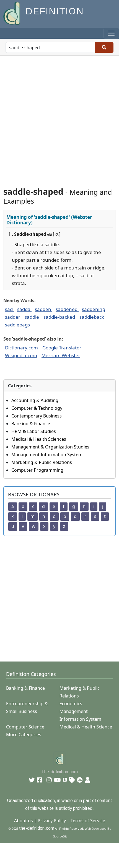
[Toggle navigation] (111, 33)
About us (23, 821)
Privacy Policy (52, 821)
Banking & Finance (30, 424)
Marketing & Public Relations (41, 462)
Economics (71, 704)
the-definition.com (36, 828)
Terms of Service (88, 821)
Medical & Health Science (86, 727)
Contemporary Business (36, 416)
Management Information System (46, 455)
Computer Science (25, 727)
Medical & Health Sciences (38, 439)
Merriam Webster (61, 355)
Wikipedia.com (21, 355)
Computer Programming (37, 470)
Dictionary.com (21, 347)
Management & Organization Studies (50, 447)
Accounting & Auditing (34, 400)
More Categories (23, 735)
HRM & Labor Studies (33, 431)
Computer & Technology (36, 408)
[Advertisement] (59, 117)
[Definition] (12, 13)
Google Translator (61, 347)
